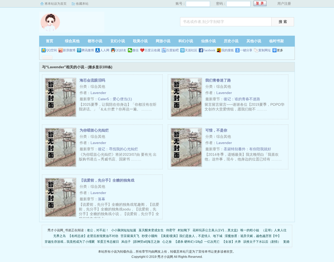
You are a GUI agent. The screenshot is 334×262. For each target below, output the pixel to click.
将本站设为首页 (56, 3)
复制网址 (264, 50)
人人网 (104, 50)
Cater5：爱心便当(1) (115, 99)
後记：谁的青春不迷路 (242, 99)
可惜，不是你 (216, 130)
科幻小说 (185, 41)
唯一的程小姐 (249, 230)
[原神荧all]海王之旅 (146, 242)
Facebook (209, 50)
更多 (280, 50)
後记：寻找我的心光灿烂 (118, 149)
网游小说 (163, 41)
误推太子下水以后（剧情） (262, 242)
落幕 (101, 199)
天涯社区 (191, 50)
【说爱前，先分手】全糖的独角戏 (107, 180)
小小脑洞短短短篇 (123, 230)
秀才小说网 (71, 22)
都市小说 (95, 41)
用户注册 (284, 3)
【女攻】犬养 (231, 242)
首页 (49, 41)
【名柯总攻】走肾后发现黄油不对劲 (93, 236)
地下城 (217, 236)
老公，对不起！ (98, 230)
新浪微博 (69, 50)
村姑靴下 (184, 230)
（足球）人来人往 (274, 230)
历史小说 (231, 41)
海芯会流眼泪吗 (92, 80)
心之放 (167, 242)
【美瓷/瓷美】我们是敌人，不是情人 (185, 236)
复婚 (286, 242)
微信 (135, 50)
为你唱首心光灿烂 (94, 130)
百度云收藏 (152, 50)
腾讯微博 (87, 50)
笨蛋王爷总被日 (108, 242)
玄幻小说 (117, 41)
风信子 (126, 242)
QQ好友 (120, 50)
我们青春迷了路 (218, 80)
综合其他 (72, 41)
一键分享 (246, 50)
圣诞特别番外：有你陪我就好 (247, 149)
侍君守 (170, 230)
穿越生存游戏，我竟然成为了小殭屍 (70, 242)
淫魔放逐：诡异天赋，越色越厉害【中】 (253, 236)
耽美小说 (140, 41)
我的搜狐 (227, 50)
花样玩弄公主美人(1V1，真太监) (215, 230)
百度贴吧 (172, 50)
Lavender (98, 93)
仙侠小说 (208, 41)
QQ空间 (51, 50)
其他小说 (254, 41)
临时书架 (276, 41)
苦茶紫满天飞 (130, 236)
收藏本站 (82, 3)
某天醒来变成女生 (151, 230)
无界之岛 (59, 236)
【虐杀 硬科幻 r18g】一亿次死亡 (197, 242)
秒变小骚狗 (149, 236)
